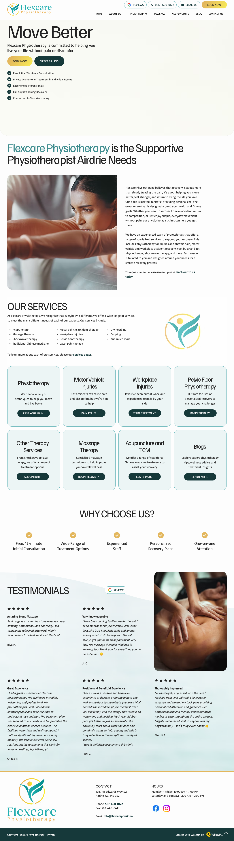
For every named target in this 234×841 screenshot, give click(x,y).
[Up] (226, 833)
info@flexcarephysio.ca (118, 816)
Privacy (51, 834)
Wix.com (195, 834)
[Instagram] (166, 808)
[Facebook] (156, 808)
